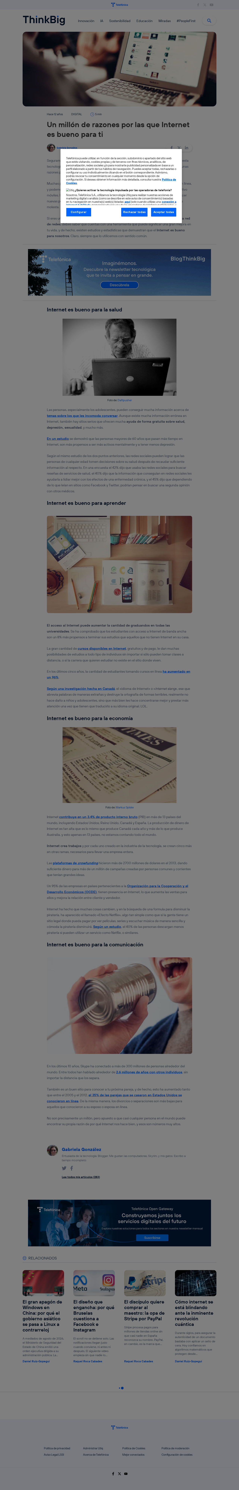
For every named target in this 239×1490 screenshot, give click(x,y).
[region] (121, 186)
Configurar (78, 212)
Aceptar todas (163, 212)
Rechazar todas (134, 212)
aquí (127, 201)
